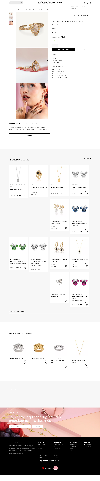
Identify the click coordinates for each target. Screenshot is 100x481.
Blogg (55, 446)
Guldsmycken (41, 450)
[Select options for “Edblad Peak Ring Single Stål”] (66, 367)
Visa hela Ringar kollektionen (59, 77)
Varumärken (74, 6)
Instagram (88, 446)
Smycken (15, 9)
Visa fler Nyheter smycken (59, 71)
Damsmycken (21, 9)
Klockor (40, 446)
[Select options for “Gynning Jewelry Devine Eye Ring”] (46, 193)
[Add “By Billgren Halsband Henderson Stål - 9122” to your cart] (25, 195)
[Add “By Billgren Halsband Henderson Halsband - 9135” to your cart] (66, 193)
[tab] (14, 123)
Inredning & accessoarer (43, 455)
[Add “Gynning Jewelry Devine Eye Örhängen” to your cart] (66, 266)
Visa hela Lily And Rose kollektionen (61, 75)
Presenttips (56, 453)
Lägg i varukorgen (63, 49)
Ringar (27, 9)
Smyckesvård (57, 448)
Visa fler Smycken (56, 73)
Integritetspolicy (73, 444)
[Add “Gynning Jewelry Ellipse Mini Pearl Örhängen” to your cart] (66, 228)
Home (10, 9)
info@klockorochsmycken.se (16, 453)
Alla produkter (41, 444)
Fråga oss (29, 135)
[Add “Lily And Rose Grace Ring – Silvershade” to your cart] (66, 301)
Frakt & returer (73, 446)
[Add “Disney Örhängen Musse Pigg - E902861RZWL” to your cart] (87, 193)
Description (14, 123)
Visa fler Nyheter (56, 69)
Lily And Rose (79, 15)
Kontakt (73, 8)
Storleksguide (57, 450)
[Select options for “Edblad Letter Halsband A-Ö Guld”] (87, 367)
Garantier (72, 448)
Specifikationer (30, 123)
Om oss (83, 6)
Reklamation (73, 450)
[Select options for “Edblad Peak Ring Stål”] (25, 363)
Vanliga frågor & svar (58, 444)
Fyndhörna (40, 453)
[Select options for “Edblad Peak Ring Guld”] (46, 363)
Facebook (88, 444)
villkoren (24, 430)
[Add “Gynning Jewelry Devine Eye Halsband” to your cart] (87, 266)
